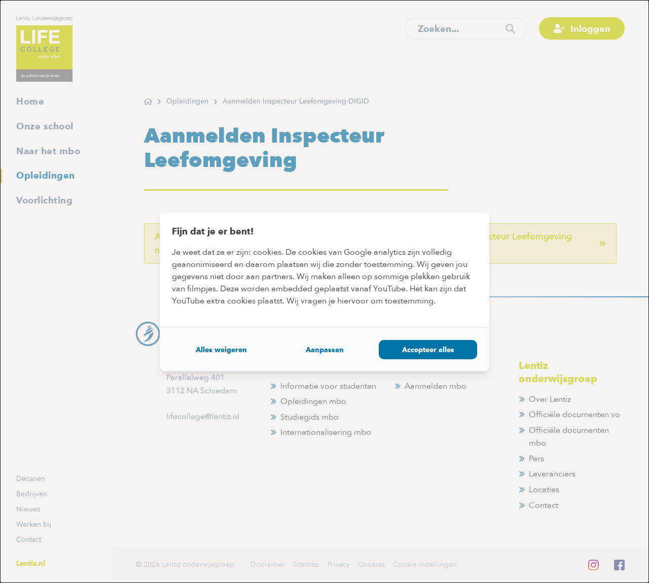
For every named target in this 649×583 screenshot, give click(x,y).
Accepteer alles (428, 350)
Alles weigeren (221, 350)
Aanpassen (325, 350)
